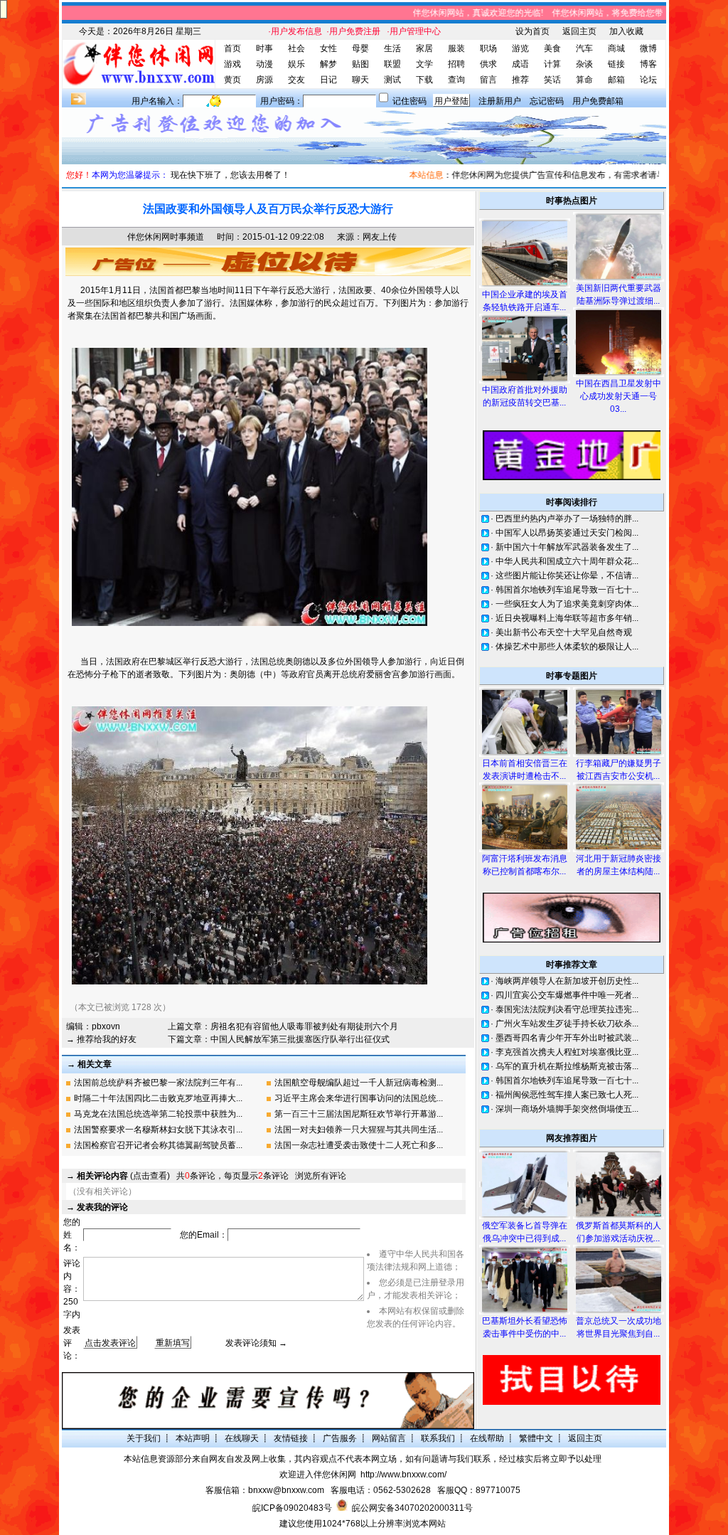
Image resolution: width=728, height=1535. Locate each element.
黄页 (232, 80)
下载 (424, 80)
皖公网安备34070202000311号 (412, 1508)
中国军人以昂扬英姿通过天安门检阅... (567, 533)
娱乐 (296, 64)
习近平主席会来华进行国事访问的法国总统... (358, 1098)
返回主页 (579, 31)
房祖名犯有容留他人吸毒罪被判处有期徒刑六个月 (304, 1026)
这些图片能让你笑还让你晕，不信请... (567, 575)
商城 (616, 48)
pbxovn (106, 1026)
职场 (488, 48)
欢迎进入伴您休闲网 (317, 1475)
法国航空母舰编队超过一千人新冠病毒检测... (358, 1083)
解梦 (328, 64)
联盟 (392, 64)
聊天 (360, 80)
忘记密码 (547, 101)
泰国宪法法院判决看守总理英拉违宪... (567, 1009)
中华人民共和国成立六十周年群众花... (567, 561)
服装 (456, 48)
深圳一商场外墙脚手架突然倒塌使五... (567, 1109)
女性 (328, 48)
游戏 (232, 64)
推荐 (520, 80)
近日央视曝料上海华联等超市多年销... (567, 618)
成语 (520, 64)
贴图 (360, 64)
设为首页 (532, 31)
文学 (424, 64)
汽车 (584, 48)
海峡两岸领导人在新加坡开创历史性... (567, 981)
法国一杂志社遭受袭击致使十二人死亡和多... (358, 1145)
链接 (616, 64)
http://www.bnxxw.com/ (403, 1475)
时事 (264, 48)
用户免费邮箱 (597, 101)
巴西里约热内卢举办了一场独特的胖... (567, 519)
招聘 (456, 64)
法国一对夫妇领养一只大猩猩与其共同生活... (358, 1130)
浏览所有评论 (320, 1176)
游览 (520, 48)
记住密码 (409, 101)
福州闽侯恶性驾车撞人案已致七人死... (567, 1095)
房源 (264, 80)
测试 (392, 80)
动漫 (264, 64)
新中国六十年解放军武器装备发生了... (567, 547)
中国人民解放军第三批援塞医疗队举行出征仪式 (300, 1039)
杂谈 (584, 64)
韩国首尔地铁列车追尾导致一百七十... (567, 590)
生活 (392, 48)
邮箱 (616, 80)
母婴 (360, 48)
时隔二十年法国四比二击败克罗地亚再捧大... (158, 1098)
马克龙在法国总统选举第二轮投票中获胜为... (158, 1114)
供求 (488, 64)
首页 (232, 48)
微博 (648, 48)
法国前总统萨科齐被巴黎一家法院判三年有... (158, 1083)
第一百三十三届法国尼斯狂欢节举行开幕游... (358, 1114)
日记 (328, 80)
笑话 (552, 80)
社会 (296, 48)
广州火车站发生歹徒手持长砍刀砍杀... (567, 1024)
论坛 (648, 80)
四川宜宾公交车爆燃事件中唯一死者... (567, 995)
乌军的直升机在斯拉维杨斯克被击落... (567, 1066)
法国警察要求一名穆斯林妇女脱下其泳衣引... (158, 1130)
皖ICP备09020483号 (292, 1508)
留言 (488, 80)
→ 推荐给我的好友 (101, 1039)
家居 (424, 48)
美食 (552, 48)
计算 (552, 64)
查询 (456, 80)
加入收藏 (626, 31)
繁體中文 (536, 1438)
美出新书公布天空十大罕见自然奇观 (564, 632)
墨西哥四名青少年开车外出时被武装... (567, 1038)
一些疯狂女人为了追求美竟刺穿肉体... (567, 604)
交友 (296, 80)
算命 (584, 80)
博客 (648, 64)
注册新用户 (499, 101)
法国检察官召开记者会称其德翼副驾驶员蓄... (158, 1145)
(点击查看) (123, 1176)
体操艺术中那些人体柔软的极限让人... (567, 647)
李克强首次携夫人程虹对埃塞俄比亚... (567, 1052)
